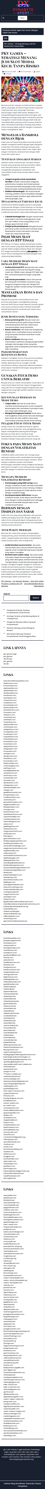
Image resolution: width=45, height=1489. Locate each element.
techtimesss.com (10, 1236)
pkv (4, 1449)
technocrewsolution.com (13, 1249)
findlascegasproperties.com (15, 841)
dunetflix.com (9, 1134)
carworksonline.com (11, 1234)
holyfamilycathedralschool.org (15, 906)
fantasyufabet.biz (10, 994)
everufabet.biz (9, 1037)
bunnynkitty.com (10, 1338)
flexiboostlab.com (10, 763)
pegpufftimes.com (11, 1207)
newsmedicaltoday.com (13, 889)
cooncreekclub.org (11, 1205)
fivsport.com (8, 1122)
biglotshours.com (10, 977)
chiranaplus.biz (9, 1375)
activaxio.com (9, 780)
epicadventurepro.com (12, 802)
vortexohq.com (9, 800)
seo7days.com (9, 1326)
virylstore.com (9, 1239)
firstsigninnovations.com (13, 1219)
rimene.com (8, 1365)
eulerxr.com (8, 824)
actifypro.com (9, 753)
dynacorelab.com (10, 707)
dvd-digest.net (9, 1370)
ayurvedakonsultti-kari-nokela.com (17, 1064)
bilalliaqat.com (9, 882)
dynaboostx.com (10, 756)
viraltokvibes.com (10, 1251)
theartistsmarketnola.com (14, 1372)
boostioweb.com (10, 686)
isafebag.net (8, 1270)
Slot (5, 38)
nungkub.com (8, 1156)
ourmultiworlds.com (11, 1203)
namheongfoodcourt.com (14, 1380)
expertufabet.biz (10, 991)
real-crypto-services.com (13, 1091)
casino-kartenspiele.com (13, 1278)
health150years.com (11, 1244)
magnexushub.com (11, 972)
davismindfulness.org (12, 914)
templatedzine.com (11, 1125)
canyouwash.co (9, 945)
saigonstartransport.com (13, 1346)
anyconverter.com (10, 1297)
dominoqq (7, 659)
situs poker (35, 1457)
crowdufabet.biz (10, 1040)
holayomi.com (9, 899)
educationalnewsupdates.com (16, 681)
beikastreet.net (9, 1198)
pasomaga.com (10, 1168)
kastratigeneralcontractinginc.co (16, 1057)
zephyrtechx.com (10, 746)
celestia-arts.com (10, 1210)
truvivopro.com (9, 712)
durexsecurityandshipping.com (15, 1081)
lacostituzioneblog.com (13, 1149)
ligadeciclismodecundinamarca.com (18, 901)
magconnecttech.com (12, 831)
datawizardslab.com (11, 787)
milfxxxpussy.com (10, 1139)
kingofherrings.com (11, 1316)
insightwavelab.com (11, 804)
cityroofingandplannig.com (14, 1083)
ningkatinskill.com (10, 1120)
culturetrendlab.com (11, 816)
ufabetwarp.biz (9, 986)
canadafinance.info (11, 1360)
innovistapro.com (10, 761)
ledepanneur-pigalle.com (13, 1367)
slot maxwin (14, 1457)
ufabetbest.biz (9, 1020)
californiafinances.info (12, 1358)
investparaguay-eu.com (13, 1098)
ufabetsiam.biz (9, 996)
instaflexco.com (9, 758)
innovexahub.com (10, 705)
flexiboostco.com (10, 683)
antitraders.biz (9, 1066)
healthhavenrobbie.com (13, 843)
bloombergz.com (10, 1273)
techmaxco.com (10, 775)
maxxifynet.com (9, 703)
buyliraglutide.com (10, 979)
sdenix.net (7, 1261)
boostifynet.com (10, 741)
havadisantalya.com (11, 948)
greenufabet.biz (10, 1003)
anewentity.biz (9, 1321)
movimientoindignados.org (14, 1137)
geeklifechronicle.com (12, 792)
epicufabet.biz (9, 1030)
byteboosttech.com (11, 969)
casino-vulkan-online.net (13, 1399)
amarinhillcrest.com (11, 1263)
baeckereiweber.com (12, 938)
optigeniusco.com (10, 729)
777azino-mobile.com (12, 1074)
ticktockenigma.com (11, 821)
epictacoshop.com (11, 1353)
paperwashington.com (12, 875)
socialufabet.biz (9, 1016)
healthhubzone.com (11, 962)
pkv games (7, 656)
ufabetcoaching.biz (11, 911)
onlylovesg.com (9, 853)
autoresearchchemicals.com (15, 1430)
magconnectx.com (11, 894)
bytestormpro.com (11, 812)
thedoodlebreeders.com (13, 1110)
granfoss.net (8, 1392)
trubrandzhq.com (10, 739)
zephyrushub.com (10, 688)
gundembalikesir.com (12, 955)
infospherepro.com (11, 795)
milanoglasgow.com (11, 1382)
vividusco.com (9, 715)
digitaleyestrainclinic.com (13, 1406)
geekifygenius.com (11, 826)
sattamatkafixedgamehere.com (16, 867)
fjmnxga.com (8, 1343)
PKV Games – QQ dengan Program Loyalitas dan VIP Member (11, 583)
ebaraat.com (8, 965)
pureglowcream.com (11, 1329)
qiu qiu (6, 664)
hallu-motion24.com (11, 1387)
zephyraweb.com (10, 724)
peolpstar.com (9, 1229)
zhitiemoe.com (9, 1154)
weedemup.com (10, 877)
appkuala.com (9, 1324)
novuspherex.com (10, 732)
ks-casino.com (9, 1105)
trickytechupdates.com (13, 1421)
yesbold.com (8, 960)
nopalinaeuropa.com (11, 1176)
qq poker (13, 1452)
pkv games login (10, 654)
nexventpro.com (10, 744)
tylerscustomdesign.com (13, 1232)
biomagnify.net (9, 1178)
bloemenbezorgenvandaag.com (16, 1331)
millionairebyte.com (11, 916)
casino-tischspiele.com (12, 1282)
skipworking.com (10, 1292)
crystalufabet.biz (10, 1033)
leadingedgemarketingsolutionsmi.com (19, 1054)
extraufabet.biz (9, 1008)
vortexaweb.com (10, 727)
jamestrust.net (9, 1287)
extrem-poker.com (11, 1103)
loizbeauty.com (9, 1295)
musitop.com (8, 1144)
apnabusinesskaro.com (12, 1433)
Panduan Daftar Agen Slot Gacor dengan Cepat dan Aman (20, 31)
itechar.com (8, 957)
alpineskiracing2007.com (13, 1397)
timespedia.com (10, 1300)
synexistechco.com (11, 710)
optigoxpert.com (10, 749)
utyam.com (8, 1147)
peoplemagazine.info (12, 940)
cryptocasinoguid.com (12, 1052)
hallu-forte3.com (10, 1384)
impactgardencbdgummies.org (16, 1171)
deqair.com (8, 1115)
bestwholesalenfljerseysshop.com (17, 1059)
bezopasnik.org (9, 1341)
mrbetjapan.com (10, 1319)
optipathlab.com (10, 690)
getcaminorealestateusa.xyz (15, 921)
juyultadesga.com (10, 1088)
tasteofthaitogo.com (12, 1336)
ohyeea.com (8, 1151)
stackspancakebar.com (13, 1377)
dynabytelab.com (10, 693)
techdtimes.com (10, 950)
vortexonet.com (10, 700)
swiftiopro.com (9, 768)
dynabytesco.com (10, 783)
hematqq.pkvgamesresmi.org (21, 1459)
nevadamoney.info (11, 1363)
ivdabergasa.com (10, 1086)
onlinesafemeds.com (12, 982)
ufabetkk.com (9, 1307)
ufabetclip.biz (9, 989)
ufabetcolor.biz (9, 1006)
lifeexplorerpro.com (11, 807)
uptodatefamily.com (11, 1142)
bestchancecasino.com (13, 880)
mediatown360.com (11, 1404)
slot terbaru (12, 1449)
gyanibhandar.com (11, 984)
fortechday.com (10, 918)
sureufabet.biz (9, 1023)
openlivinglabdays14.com (13, 1062)
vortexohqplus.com (11, 766)
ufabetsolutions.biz (11, 1013)
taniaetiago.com (10, 1163)
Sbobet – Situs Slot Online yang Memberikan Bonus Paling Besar (33, 583)
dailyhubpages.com (11, 858)
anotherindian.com (11, 1159)
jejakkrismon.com (10, 1302)
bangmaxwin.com (10, 1348)
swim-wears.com (10, 1224)
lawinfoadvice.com (11, 1127)
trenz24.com (8, 1290)
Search (6, 594)
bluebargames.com (11, 1215)
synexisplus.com (10, 698)
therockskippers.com (11, 1389)
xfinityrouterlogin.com (12, 1413)
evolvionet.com (9, 695)
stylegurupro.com (10, 785)
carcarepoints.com (11, 1108)
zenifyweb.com (9, 834)
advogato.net (9, 1268)
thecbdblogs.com (10, 1428)
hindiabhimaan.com (11, 1423)
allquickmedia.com (11, 1309)
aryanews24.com (10, 1069)
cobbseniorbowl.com (12, 1076)
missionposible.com (11, 1409)
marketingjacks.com (11, 1416)
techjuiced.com (9, 967)
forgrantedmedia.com (12, 1227)
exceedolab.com (10, 778)
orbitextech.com (10, 829)
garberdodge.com (10, 1222)
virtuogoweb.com (10, 974)
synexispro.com (9, 897)
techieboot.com (10, 953)
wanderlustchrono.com (12, 814)
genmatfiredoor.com (12, 838)
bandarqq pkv (9, 1454)
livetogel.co (8, 836)
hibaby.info (7, 872)
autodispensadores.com (13, 884)
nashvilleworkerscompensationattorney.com (21, 904)
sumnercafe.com (10, 1132)
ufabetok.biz (8, 1035)
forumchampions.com (12, 1212)
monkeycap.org (9, 1258)
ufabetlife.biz (8, 1011)
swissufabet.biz (9, 999)
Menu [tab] (22, 18)
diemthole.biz (9, 1304)
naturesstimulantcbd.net (13, 1173)
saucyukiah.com (9, 1195)
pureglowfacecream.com (13, 1314)
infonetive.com (9, 1350)
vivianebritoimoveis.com (13, 1253)
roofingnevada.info (11, 892)
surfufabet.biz (9, 1018)
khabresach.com (10, 1426)
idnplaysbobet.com (11, 860)
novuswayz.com (9, 751)
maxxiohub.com (9, 722)
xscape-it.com (9, 1071)
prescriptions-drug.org (12, 1246)
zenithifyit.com (9, 719)
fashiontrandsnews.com (13, 1047)
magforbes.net (9, 1256)
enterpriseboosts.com (12, 1275)
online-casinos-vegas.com (14, 1411)
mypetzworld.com (10, 1093)
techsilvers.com (9, 1117)
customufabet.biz (10, 1025)
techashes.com (9, 943)
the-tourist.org (9, 1266)
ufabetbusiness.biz (11, 1001)
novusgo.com (9, 809)
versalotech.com (10, 773)
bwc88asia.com (9, 1100)
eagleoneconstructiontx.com (15, 848)
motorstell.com (9, 1241)
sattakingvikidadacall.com (14, 863)
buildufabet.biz (9, 1042)
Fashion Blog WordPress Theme (18, 1483)
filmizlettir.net (9, 1200)
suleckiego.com (9, 1435)
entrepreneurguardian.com (14, 870)
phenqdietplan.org (11, 1130)
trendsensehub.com (11, 819)
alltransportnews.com (12, 1045)
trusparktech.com (10, 736)
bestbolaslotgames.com (13, 865)
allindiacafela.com (10, 1394)
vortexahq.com (9, 717)
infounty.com (8, 1096)
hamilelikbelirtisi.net (11, 770)
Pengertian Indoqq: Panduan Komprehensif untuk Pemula (18, 611)
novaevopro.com (10, 734)
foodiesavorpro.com (11, 797)
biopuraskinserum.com (12, 1355)
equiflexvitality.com (11, 850)
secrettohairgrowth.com (13, 1333)
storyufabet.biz (9, 1028)
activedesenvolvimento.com (15, 855)
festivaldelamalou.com (12, 1217)
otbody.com (8, 1285)
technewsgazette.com (12, 1312)
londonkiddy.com (10, 909)
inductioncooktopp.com (13, 887)
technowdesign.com (11, 1079)
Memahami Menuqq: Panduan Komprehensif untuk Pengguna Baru (21, 635)
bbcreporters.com (10, 1050)
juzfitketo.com (9, 1166)
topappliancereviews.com (14, 1418)
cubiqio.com (8, 790)
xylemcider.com (9, 1161)
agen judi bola (24, 1449)
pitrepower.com (9, 1401)
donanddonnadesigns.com (14, 846)
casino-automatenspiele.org (15, 1280)
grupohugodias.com (11, 1113)
